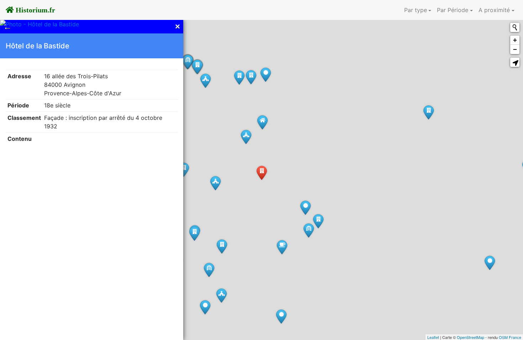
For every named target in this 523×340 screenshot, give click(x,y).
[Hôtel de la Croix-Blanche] (318, 221)
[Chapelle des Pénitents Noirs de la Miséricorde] (205, 81)
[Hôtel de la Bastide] (261, 173)
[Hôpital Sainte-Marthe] (490, 263)
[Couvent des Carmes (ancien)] (305, 208)
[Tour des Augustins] (308, 230)
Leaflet (433, 337)
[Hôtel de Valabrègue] (194, 233)
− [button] (515, 49)
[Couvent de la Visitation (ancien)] (281, 316)
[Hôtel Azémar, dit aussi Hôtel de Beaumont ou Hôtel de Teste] (222, 246)
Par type (415, 10)
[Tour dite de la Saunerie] (209, 270)
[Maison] (262, 122)
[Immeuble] (239, 77)
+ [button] (515, 40)
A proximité (494, 10)
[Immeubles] (428, 112)
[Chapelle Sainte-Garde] (221, 295)
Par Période (452, 10)
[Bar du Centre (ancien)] (282, 247)
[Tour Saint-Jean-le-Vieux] (205, 307)
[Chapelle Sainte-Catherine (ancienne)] (215, 183)
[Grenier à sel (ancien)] (265, 75)
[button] (514, 62)
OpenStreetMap (470, 337)
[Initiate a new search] (514, 27)
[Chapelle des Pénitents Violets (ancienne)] (246, 137)
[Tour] (187, 62)
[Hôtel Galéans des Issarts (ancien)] (184, 169)
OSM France (510, 337)
